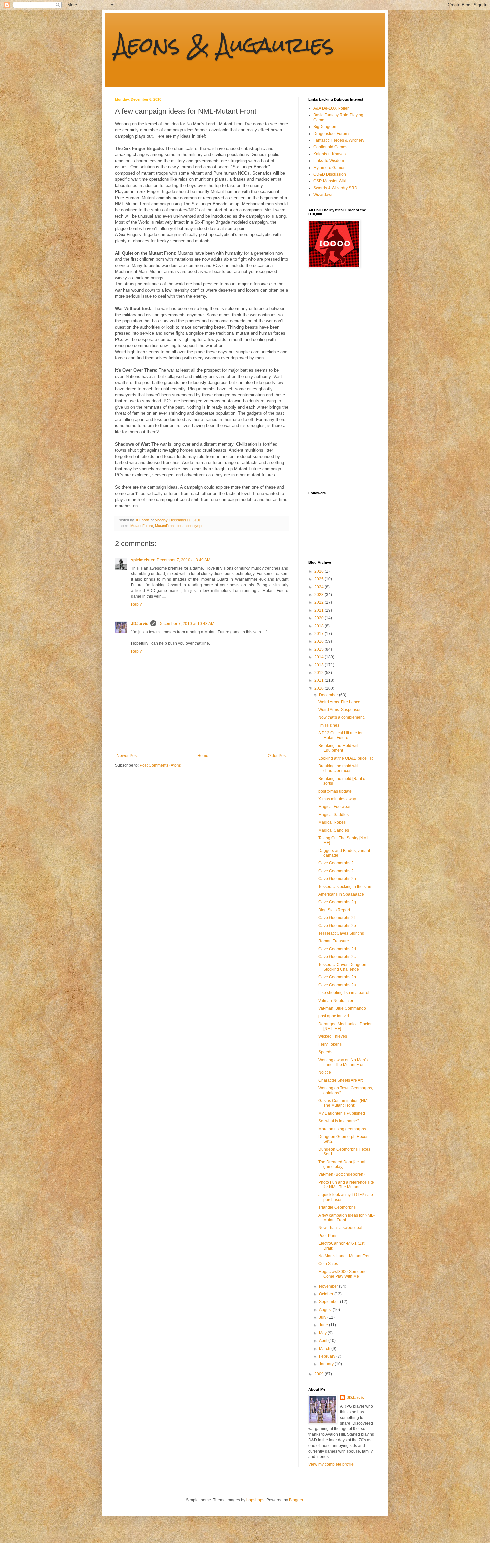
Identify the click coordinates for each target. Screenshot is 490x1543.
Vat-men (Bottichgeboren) (341, 1174)
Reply (136, 604)
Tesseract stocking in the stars (345, 886)
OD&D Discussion (329, 174)
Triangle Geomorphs (337, 1207)
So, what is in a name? (338, 1121)
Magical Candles (333, 830)
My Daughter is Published (341, 1113)
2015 (319, 649)
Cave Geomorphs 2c (337, 956)
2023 (319, 594)
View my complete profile (331, 1464)
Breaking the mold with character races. (339, 768)
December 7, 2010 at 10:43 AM (186, 623)
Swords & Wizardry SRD (335, 188)
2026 (319, 571)
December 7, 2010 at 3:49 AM (183, 560)
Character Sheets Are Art (340, 1080)
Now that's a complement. (341, 717)
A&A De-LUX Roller (331, 108)
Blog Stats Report (334, 910)
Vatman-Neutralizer (335, 1000)
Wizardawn (323, 194)
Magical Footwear (334, 806)
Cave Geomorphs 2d (337, 949)
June (324, 1325)
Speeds (325, 1052)
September (329, 1301)
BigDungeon (324, 126)
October (326, 1294)
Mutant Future (141, 526)
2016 (319, 641)
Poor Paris (327, 1235)
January (327, 1364)
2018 (319, 626)
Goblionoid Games (330, 147)
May (323, 1333)
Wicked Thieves (332, 1036)
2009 (319, 1374)
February (327, 1356)
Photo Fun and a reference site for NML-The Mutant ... (346, 1184)
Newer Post (127, 755)
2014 (319, 657)
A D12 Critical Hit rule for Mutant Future (340, 735)
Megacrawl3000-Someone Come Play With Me (342, 1274)
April (323, 1340)
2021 (319, 610)
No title (324, 1072)
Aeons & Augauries (224, 44)
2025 (319, 579)
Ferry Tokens (330, 1044)
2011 (319, 680)
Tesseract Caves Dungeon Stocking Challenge (342, 967)
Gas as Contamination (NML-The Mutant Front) (344, 1103)
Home (202, 755)
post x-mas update (335, 791)
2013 (319, 665)
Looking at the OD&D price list (345, 758)
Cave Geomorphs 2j (336, 863)
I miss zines (328, 725)
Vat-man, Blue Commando (342, 1008)
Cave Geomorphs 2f (336, 917)
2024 (319, 587)
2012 (319, 672)
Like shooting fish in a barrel (343, 992)
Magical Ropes (332, 822)
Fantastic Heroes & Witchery (338, 140)
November (329, 1286)
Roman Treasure (333, 941)
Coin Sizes (328, 1263)
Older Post (277, 755)
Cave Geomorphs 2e (337, 925)
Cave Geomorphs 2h (337, 878)
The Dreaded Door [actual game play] (341, 1164)
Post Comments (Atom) (160, 765)
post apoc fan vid (333, 1016)
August (326, 1309)
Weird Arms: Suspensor (339, 709)
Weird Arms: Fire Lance (339, 702)
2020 (319, 618)
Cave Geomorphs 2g (337, 902)
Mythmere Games (329, 167)
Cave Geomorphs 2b (337, 977)
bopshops (255, 1500)
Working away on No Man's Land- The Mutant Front (343, 1062)
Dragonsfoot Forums (331, 133)
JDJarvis (139, 623)
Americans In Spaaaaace (341, 894)
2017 (319, 633)
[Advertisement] (335, 379)
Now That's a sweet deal (340, 1227)
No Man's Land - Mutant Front (345, 1256)
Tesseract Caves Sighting (341, 933)
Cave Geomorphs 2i (336, 871)
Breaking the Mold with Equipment (339, 748)
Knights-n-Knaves (329, 154)
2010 (319, 688)
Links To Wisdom (328, 160)
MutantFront (165, 526)
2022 (319, 602)
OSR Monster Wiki (329, 181)
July (323, 1317)
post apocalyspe (190, 526)
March (325, 1348)
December (329, 695)
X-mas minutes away (337, 799)
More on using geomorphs (342, 1129)
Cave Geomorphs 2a (337, 985)
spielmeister (143, 560)
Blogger (296, 1500)
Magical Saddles (333, 814)
